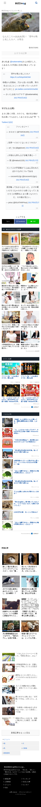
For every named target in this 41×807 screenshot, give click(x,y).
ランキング (26, 779)
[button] (3, 519)
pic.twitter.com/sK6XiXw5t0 (26, 89)
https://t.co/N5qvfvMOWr (20, 77)
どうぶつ (7, 739)
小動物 (25, 748)
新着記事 (8, 779)
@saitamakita (16, 62)
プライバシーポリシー (25, 792)
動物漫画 (7, 753)
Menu (5, 3)
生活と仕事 (26, 782)
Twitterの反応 (7, 122)
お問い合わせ (13, 792)
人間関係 (8, 782)
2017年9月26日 (20, 98)
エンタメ (26, 784)
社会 (6, 787)
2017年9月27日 (31, 160)
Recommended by (30, 351)
